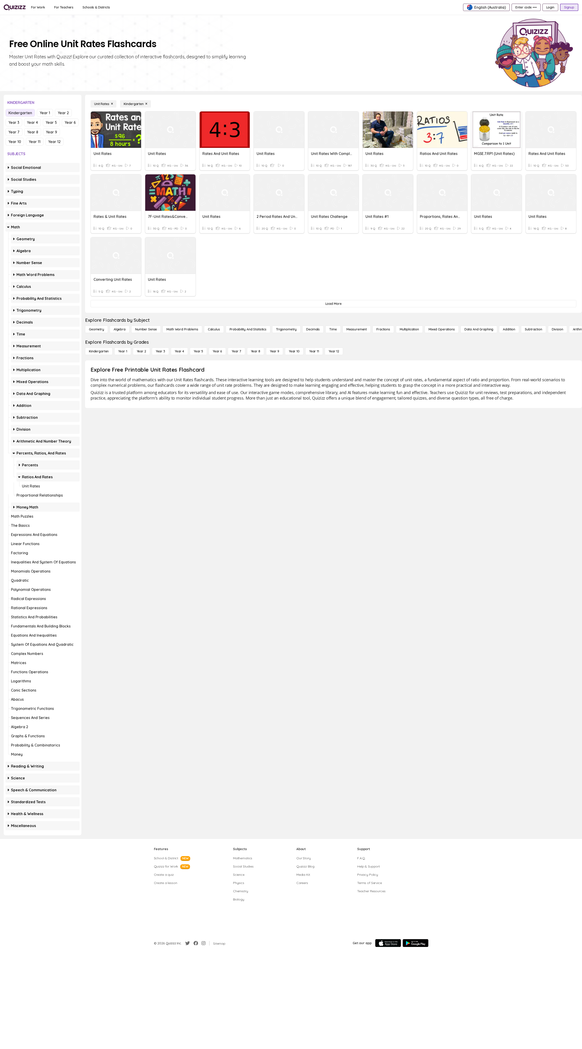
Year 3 (13, 122)
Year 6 (70, 122)
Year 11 (34, 141)
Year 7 (13, 132)
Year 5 (51, 122)
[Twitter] (187, 943)
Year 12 (54, 141)
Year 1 (45, 113)
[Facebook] (195, 943)
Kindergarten (20, 113)
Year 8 (32, 132)
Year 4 (32, 122)
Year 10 (14, 141)
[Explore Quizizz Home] (15, 7)
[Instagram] (203, 943)
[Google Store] (415, 943)
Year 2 (63, 113)
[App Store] (388, 943)
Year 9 (51, 132)
